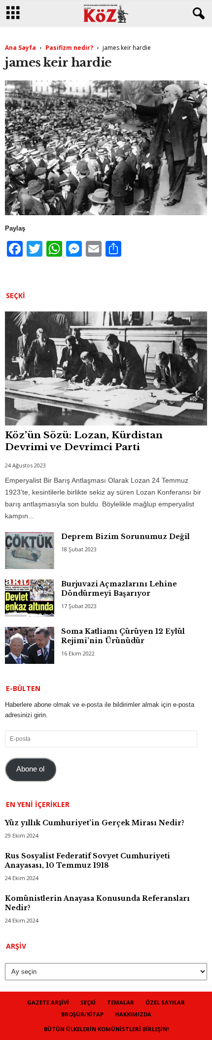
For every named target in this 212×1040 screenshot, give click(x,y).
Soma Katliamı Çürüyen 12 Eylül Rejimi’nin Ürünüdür (123, 636)
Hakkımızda (133, 1014)
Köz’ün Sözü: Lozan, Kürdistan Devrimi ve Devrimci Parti (84, 441)
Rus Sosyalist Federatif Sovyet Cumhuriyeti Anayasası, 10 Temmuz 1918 (87, 860)
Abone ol (30, 769)
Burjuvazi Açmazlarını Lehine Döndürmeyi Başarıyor (119, 588)
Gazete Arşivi (48, 1002)
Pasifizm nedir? (69, 47)
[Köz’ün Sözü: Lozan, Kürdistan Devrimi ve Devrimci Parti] (106, 368)
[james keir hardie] (106, 147)
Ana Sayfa (20, 47)
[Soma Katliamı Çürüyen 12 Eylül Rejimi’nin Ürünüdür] (29, 645)
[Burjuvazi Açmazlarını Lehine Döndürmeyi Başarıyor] (29, 597)
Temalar (120, 1002)
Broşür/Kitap (82, 1014)
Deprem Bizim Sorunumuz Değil (125, 536)
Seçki (88, 1002)
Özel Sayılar (165, 1002)
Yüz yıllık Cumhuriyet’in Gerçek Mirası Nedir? (94, 822)
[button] (197, 14)
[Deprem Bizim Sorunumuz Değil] (29, 550)
